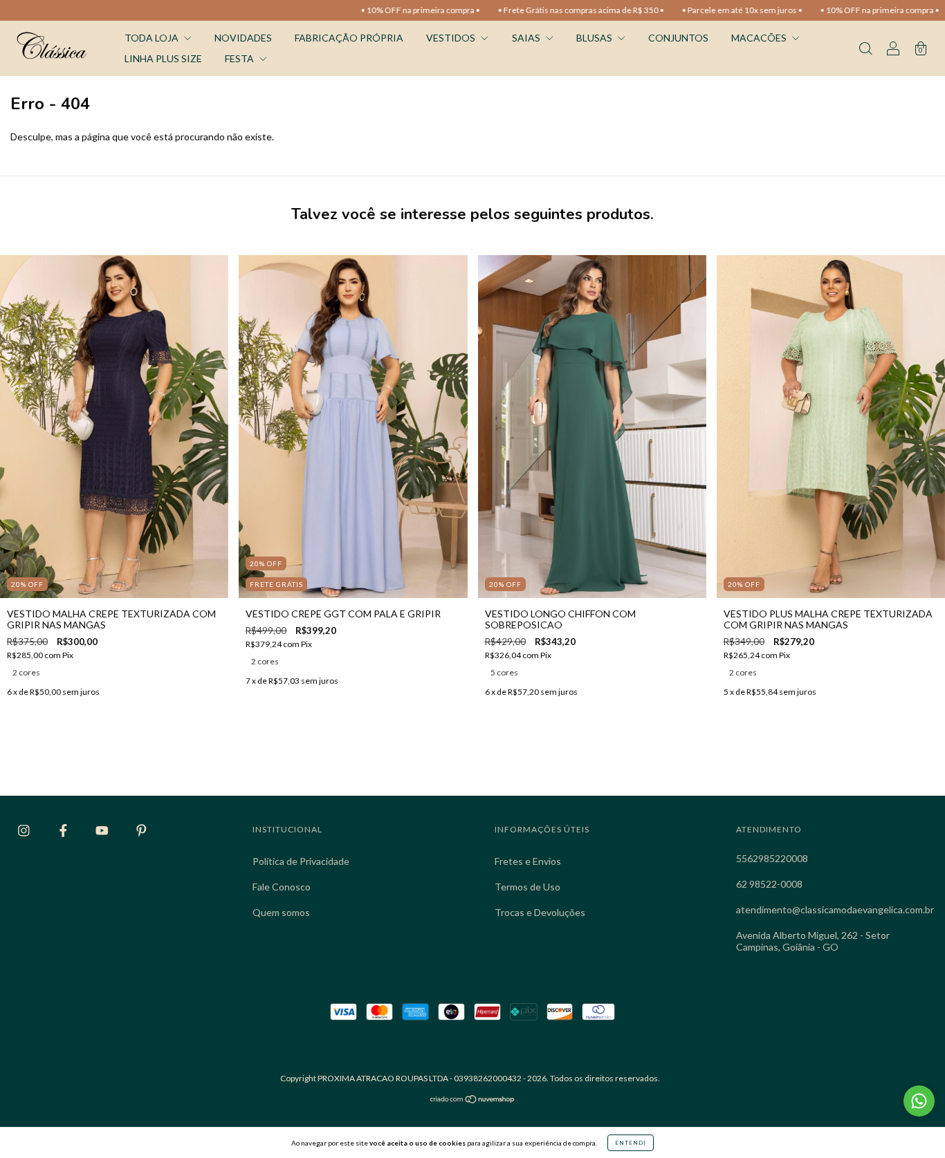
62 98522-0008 (769, 884)
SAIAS (527, 38)
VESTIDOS (451, 38)
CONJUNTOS (678, 38)
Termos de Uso (527, 887)
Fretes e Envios (528, 861)
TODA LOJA (153, 38)
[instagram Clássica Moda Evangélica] (24, 830)
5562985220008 (772, 858)
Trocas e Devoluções (540, 912)
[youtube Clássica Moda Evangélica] (103, 830)
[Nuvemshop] (473, 1100)
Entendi (630, 1142)
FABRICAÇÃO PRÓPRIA (349, 38)
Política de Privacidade (301, 861)
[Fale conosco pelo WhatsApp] (919, 1101)
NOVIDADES (243, 38)
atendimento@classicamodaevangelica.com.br (835, 909)
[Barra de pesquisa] (865, 49)
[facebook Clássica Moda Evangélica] (64, 830)
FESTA (240, 58)
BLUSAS (595, 38)
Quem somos (281, 912)
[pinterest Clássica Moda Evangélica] (141, 830)
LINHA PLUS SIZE (163, 58)
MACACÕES (760, 38)
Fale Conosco (282, 887)
